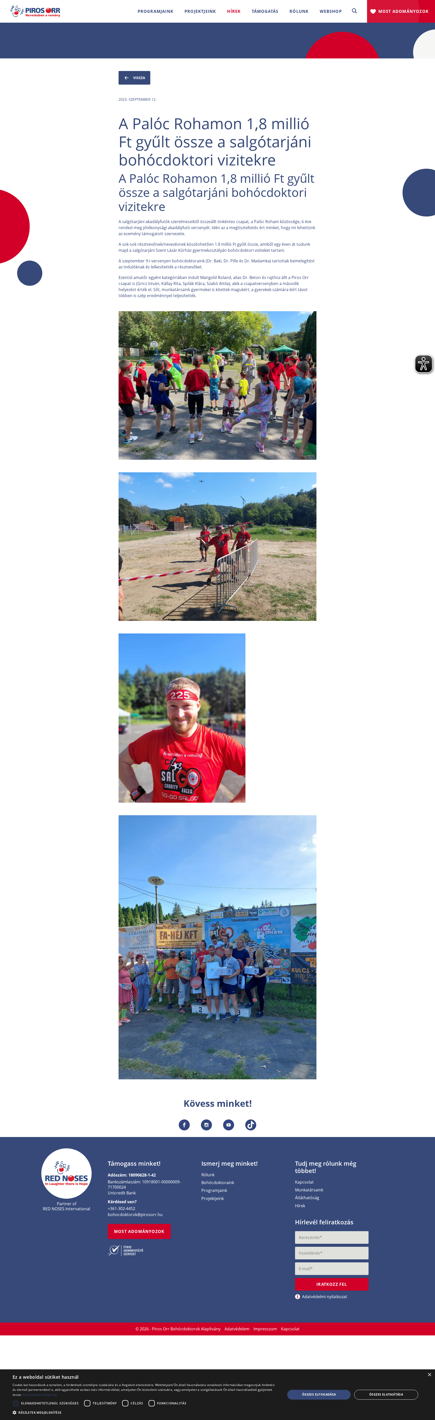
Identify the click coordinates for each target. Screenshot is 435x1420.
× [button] (429, 1375)
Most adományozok (403, 11)
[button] (354, 11)
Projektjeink (212, 1198)
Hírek (234, 11)
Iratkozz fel (331, 1284)
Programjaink (214, 1190)
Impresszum (265, 1329)
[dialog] (217, 1394)
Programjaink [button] (155, 11)
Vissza (139, 77)
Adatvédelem (237, 1329)
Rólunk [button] (299, 11)
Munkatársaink (309, 1190)
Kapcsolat (304, 1182)
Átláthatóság (307, 1197)
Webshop (331, 11)
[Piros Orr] (35, 8)
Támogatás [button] (265, 11)
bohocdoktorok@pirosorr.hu (135, 1214)
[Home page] (66, 1173)
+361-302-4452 (121, 1208)
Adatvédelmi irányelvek (40, 1395)
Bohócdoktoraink (217, 1182)
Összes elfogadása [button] (319, 1394)
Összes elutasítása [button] (386, 1394)
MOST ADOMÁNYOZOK (139, 1231)
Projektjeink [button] (200, 11)
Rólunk (207, 1175)
